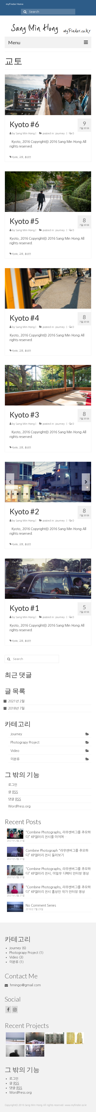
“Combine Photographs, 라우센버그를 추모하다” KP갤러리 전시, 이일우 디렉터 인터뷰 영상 (58, 871)
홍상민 (28, 157)
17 (83, 494)
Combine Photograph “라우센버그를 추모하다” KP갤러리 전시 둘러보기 (57, 853)
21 (50, 498)
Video (14, 750)
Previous (10, 482)
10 (50, 494)
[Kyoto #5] (48, 191)
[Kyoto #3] (48, 384)
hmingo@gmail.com (25, 985)
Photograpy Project (24, 742)
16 (78, 494)
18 (88, 494)
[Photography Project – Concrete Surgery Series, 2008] (14, 1051)
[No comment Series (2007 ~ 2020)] (14, 1038)
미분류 (15, 759)
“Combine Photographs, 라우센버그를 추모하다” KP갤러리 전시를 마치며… (58, 835)
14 (69, 494)
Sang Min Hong (25, 133)
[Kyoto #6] (48, 94)
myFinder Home (14, 4)
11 (55, 494)
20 (46, 498)
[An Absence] (34, 1038)
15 (74, 494)
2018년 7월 (16, 708)
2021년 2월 (16, 701)
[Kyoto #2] (48, 482)
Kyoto (15, 157)
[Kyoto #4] (48, 288)
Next (86, 482)
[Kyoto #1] (48, 578)
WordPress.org (19, 806)
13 (64, 494)
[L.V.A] (74, 1038)
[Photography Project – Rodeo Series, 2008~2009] (34, 1051)
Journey (60, 133)
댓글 (14, 799)
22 (55, 498)
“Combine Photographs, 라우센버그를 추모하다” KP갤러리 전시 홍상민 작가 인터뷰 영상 (58, 889)
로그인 (12, 784)
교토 (21, 157)
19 (41, 498)
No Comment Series (41, 905)
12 (60, 494)
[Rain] (54, 1038)
